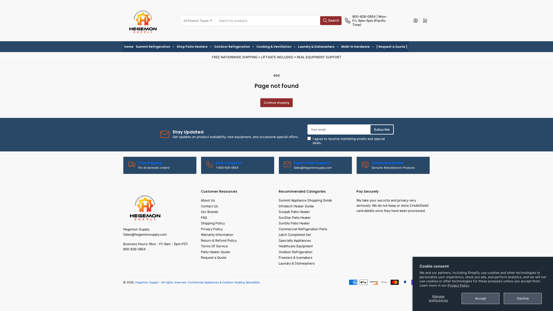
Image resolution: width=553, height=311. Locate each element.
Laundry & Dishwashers (297, 263)
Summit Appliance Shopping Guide (305, 200)
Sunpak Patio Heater (294, 212)
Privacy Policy (458, 285)
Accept (480, 298)
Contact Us (209, 206)
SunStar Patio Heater (295, 218)
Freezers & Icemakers (295, 257)
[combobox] (279, 21)
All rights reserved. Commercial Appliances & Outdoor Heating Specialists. (211, 282)
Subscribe (382, 129)
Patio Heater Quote (215, 252)
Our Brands (209, 212)
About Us (208, 200)
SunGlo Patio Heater (294, 223)
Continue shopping (276, 102)
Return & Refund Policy (219, 240)
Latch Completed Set (295, 235)
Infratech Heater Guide (296, 206)
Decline (523, 298)
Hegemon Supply (146, 282)
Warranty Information (217, 235)
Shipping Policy (213, 223)
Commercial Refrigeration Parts (303, 229)
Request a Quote (213, 257)
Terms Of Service (214, 246)
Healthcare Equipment (296, 246)
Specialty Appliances (295, 240)
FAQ (204, 218)
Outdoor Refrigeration (295, 252)
